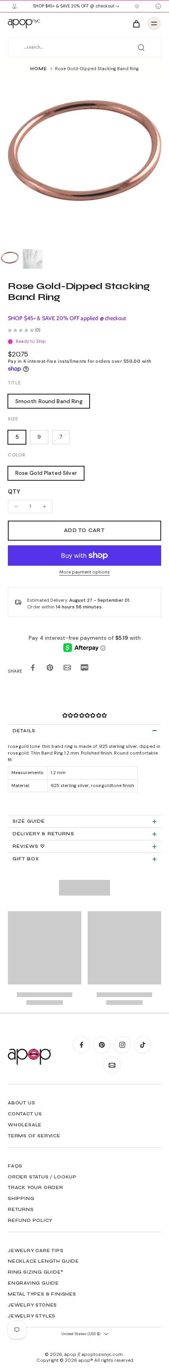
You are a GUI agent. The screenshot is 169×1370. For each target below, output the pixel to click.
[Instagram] (122, 1044)
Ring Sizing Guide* (35, 1272)
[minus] (16, 506)
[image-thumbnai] (10, 259)
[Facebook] (81, 1044)
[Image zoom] (84, 162)
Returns (21, 1209)
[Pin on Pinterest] (50, 669)
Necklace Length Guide (43, 1261)
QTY (14, 491)
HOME (38, 68)
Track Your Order (35, 1187)
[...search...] (141, 47)
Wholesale (25, 1124)
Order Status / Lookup (42, 1177)
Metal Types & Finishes (42, 1294)
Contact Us (25, 1114)
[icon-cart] (136, 23)
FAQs (15, 1166)
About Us (21, 1103)
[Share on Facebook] (32, 669)
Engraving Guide (33, 1283)
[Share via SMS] (84, 669)
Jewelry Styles (31, 1316)
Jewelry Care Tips (36, 1250)
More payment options (84, 572)
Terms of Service (34, 1135)
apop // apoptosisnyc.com (94, 1354)
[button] (84, 531)
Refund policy (30, 1220)
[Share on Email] (67, 669)
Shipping (21, 1198)
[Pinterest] (101, 1044)
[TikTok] (142, 1044)
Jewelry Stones (32, 1305)
